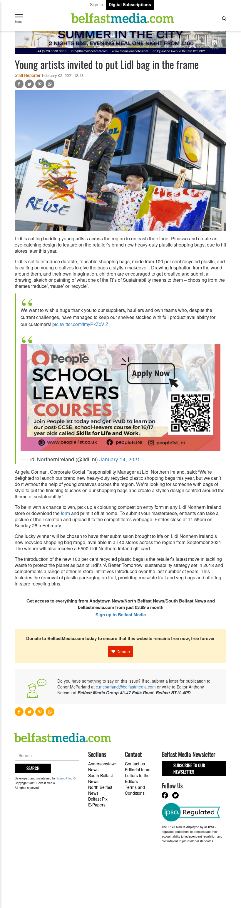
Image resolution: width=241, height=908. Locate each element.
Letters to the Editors (137, 778)
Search (32, 768)
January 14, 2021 (119, 459)
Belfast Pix (98, 799)
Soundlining (64, 778)
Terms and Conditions (135, 790)
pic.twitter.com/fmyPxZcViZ (80, 324)
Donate (122, 651)
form (65, 513)
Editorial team (137, 769)
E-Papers (97, 805)
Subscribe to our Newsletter (189, 768)
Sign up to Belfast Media (121, 614)
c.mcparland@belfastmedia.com (126, 687)
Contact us (135, 764)
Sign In (96, 4)
